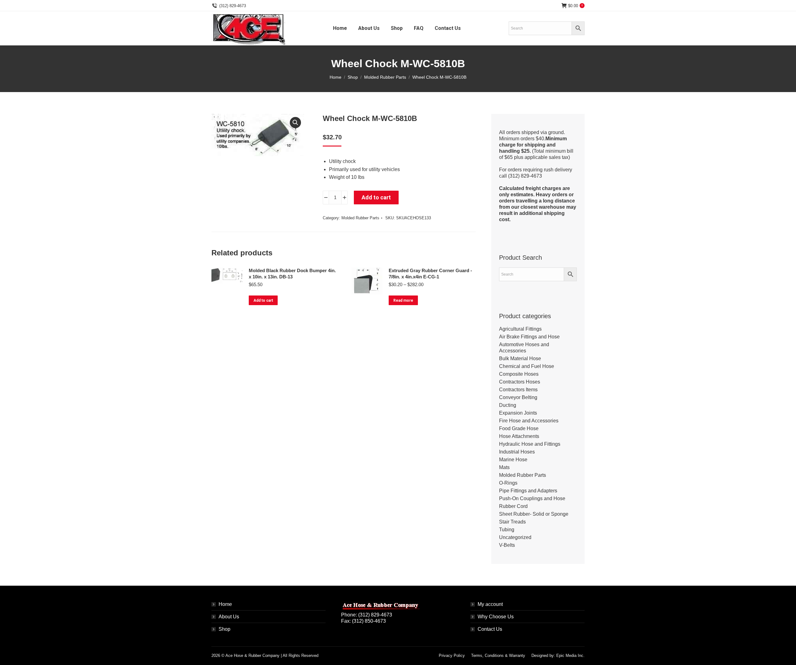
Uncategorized (515, 537)
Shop (224, 629)
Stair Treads (512, 521)
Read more (403, 300)
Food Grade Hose (519, 428)
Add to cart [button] (263, 300)
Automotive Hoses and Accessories (524, 347)
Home (225, 604)
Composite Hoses (519, 374)
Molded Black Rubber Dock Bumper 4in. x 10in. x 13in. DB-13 (292, 273)
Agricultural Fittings (520, 329)
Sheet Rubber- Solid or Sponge (533, 514)
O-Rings (508, 483)
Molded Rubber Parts (360, 218)
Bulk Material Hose (520, 358)
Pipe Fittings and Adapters (528, 490)
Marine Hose (513, 459)
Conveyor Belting (518, 397)
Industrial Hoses (517, 451)
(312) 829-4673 (232, 5)
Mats (504, 467)
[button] (295, 122)
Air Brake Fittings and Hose (529, 336)
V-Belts (507, 545)
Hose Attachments (519, 436)
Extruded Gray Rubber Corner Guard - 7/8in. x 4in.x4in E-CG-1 (430, 273)
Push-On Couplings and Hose (532, 498)
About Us (229, 616)
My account (490, 604)
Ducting (507, 405)
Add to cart (376, 197)
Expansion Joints (518, 413)
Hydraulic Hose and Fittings (529, 444)
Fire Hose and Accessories (528, 420)
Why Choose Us (496, 616)
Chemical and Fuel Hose (526, 366)
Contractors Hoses (519, 381)
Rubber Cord (513, 506)
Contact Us (490, 629)
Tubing (506, 529)
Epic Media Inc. (570, 655)
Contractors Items (518, 389)
